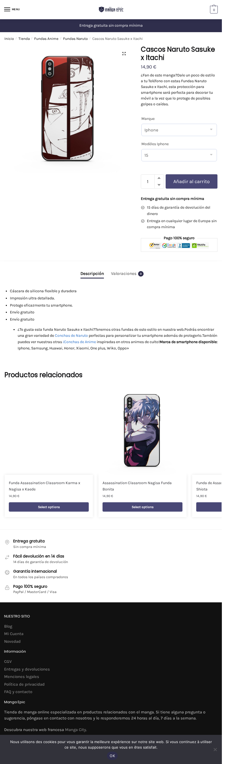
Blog (8, 626)
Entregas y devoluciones (27, 669)
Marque (148, 118)
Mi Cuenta (13, 633)
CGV (8, 661)
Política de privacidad (24, 684)
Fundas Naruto (75, 39)
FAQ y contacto (18, 691)
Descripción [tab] (92, 273)
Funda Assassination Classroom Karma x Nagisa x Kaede (44, 486)
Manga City (75, 729)
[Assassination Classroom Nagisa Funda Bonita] (142, 431)
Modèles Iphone (155, 144)
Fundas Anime (46, 39)
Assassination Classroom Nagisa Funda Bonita (137, 486)
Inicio (9, 39)
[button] (124, 53)
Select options (49, 507)
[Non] (215, 749)
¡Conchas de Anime (79, 342)
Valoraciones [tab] (126, 273)
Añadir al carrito (191, 181)
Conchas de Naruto (71, 335)
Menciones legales (21, 676)
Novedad (12, 641)
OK (112, 756)
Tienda (24, 39)
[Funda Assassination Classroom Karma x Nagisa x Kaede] (49, 431)
